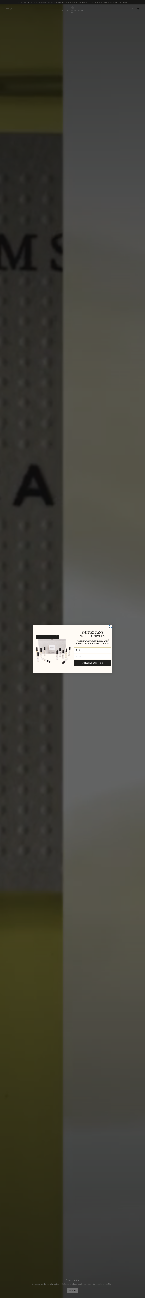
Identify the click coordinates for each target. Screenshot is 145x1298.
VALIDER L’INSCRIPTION (92, 663)
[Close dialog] (109, 627)
